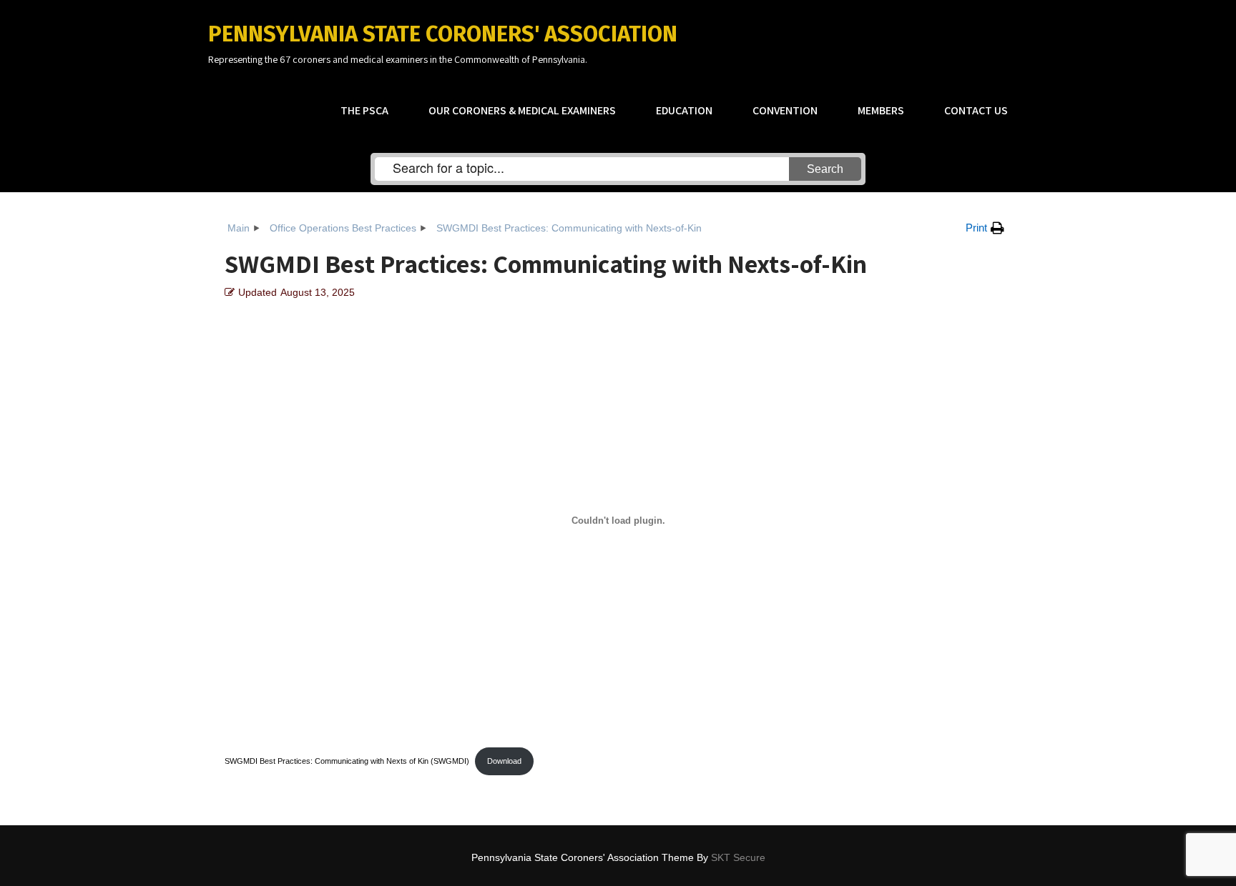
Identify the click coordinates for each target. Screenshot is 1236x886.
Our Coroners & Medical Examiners (522, 110)
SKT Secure (738, 857)
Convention (785, 110)
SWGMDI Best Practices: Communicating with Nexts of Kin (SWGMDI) (347, 761)
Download (504, 761)
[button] (985, 228)
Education (684, 110)
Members (881, 110)
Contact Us (976, 110)
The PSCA (364, 110)
